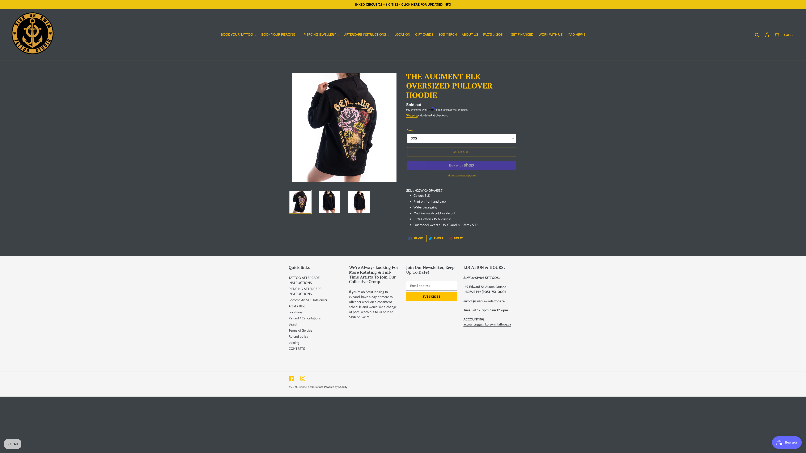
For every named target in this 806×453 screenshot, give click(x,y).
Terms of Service (300, 330)
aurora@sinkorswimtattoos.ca (484, 301)
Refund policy (298, 336)
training (294, 343)
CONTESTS (297, 349)
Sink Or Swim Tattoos (311, 386)
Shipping (411, 115)
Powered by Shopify (335, 386)
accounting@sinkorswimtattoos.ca (487, 324)
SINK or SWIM (359, 317)
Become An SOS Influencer (308, 300)
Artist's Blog (297, 306)
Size (410, 130)
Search (293, 324)
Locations (295, 312)
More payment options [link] (461, 175)
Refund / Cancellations (305, 318)
